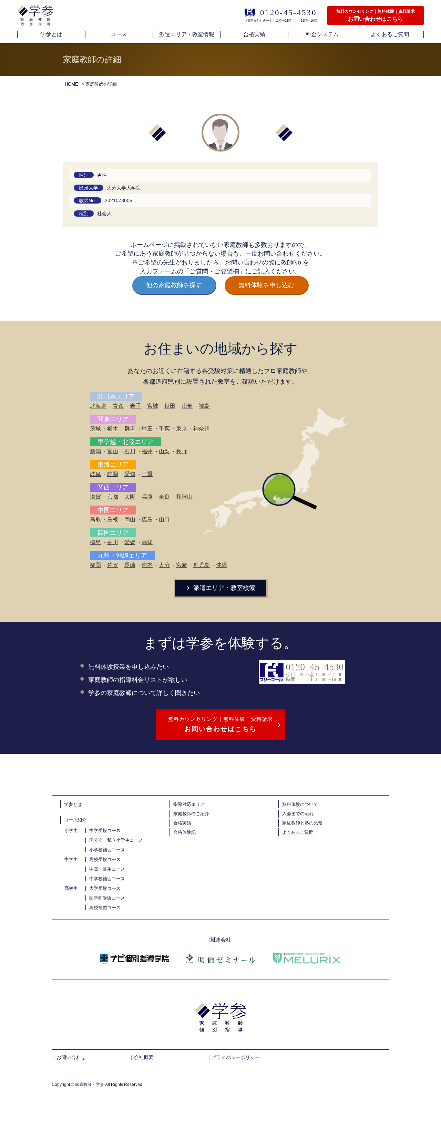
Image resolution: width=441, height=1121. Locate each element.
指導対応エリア (189, 804)
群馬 (129, 429)
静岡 (112, 474)
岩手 (135, 406)
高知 (147, 542)
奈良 (164, 497)
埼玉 (147, 429)
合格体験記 (184, 832)
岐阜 (95, 474)
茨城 (95, 429)
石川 (129, 451)
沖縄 (221, 565)
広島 (147, 519)
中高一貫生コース (107, 869)
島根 (112, 519)
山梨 (164, 451)
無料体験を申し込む (266, 285)
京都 (112, 497)
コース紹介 (75, 819)
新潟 (95, 451)
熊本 (147, 565)
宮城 (152, 406)
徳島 (95, 542)
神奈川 (201, 429)
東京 (181, 429)
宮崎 (181, 565)
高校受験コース (105, 859)
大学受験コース (105, 888)
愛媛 (129, 542)
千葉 (164, 429)
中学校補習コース (107, 878)
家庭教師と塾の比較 (302, 823)
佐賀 (112, 565)
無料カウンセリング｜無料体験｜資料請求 (220, 724)
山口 (164, 519)
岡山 (129, 519)
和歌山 (184, 497)
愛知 (129, 474)
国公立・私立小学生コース (116, 840)
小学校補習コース (107, 849)
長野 (181, 451)
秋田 (169, 406)
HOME (71, 84)
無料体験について (300, 804)
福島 (204, 406)
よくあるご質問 (298, 832)
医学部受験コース (107, 898)
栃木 (112, 429)
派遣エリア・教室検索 (223, 587)
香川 (112, 542)
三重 (147, 474)
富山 (112, 451)
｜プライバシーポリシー (233, 1057)
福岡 (95, 565)
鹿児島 (201, 565)
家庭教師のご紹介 (191, 813)
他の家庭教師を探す (174, 285)
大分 (164, 565)
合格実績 (182, 823)
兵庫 (147, 497)
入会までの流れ (298, 813)
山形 (187, 406)
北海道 (98, 406)
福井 (147, 451)
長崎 (129, 565)
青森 (118, 406)
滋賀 (95, 497)
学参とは (73, 804)
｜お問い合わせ (68, 1057)
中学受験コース (105, 830)
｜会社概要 (141, 1057)
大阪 (129, 497)
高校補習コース (105, 907)
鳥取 (95, 519)
